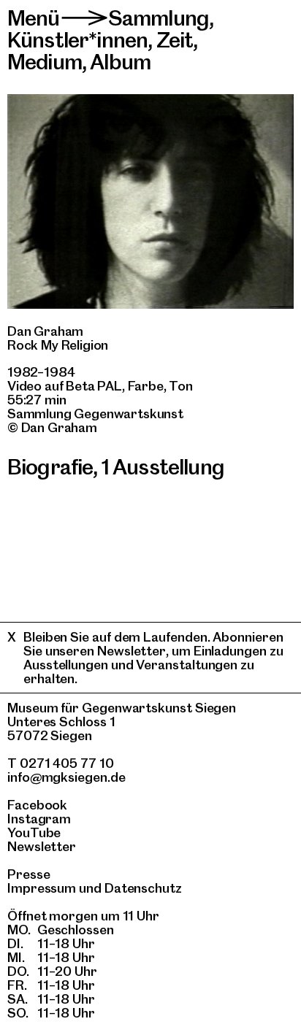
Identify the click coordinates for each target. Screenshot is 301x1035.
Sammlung (158, 18)
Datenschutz (143, 888)
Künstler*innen (77, 40)
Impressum (41, 888)
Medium (44, 61)
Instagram (39, 818)
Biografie (50, 467)
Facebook (37, 804)
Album (120, 61)
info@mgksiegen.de (66, 777)
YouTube (34, 832)
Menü (33, 18)
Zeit (175, 40)
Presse (28, 874)
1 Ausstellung (163, 467)
